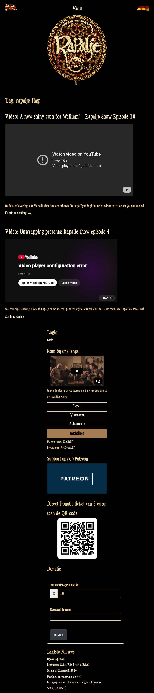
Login (50, 340)
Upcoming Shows (56, 659)
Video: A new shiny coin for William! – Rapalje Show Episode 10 (70, 116)
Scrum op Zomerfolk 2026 (62, 670)
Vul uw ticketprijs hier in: (64, 585)
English (67, 442)
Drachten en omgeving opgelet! (64, 676)
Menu (77, 8)
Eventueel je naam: (60, 610)
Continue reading (18, 212)
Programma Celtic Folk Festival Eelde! (68, 665)
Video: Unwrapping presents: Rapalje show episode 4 (57, 231)
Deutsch (68, 447)
